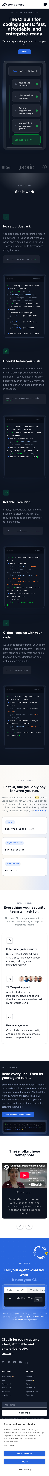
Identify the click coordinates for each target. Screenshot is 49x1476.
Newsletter (6, 1395)
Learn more (9, 1445)
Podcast (5, 1384)
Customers (30, 1388)
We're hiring (6, 1377)
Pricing (29, 1380)
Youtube (5, 1388)
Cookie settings (25, 1469)
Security (29, 1395)
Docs (28, 1384)
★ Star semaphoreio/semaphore (18, 1114)
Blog (3, 1380)
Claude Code (37, 1290)
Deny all (24, 1461)
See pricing (41, 810)
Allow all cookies (24, 1453)
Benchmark (30, 1377)
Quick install (16, 1290)
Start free (25, 52)
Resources (6, 1391)
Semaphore (13, 6)
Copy (38, 1300)
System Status (32, 1391)
